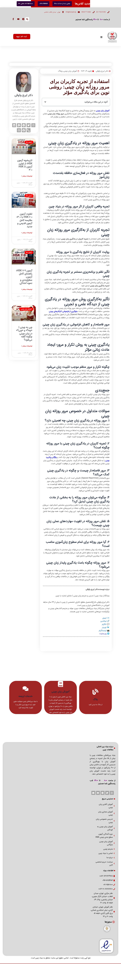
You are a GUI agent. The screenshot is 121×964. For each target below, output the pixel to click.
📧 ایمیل (105, 618)
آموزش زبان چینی (70, 71)
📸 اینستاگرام (104, 630)
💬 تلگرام (105, 624)
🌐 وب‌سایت (104, 633)
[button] (45, 102)
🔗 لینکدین (104, 621)
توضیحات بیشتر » (26, 176)
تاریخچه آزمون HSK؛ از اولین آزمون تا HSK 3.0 (24, 165)
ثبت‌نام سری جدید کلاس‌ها (89, 4)
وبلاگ (60, 71)
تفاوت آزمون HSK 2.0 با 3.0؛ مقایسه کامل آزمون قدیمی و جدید (24, 220)
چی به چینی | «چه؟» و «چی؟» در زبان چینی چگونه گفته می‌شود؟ (24, 333)
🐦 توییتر (105, 627)
